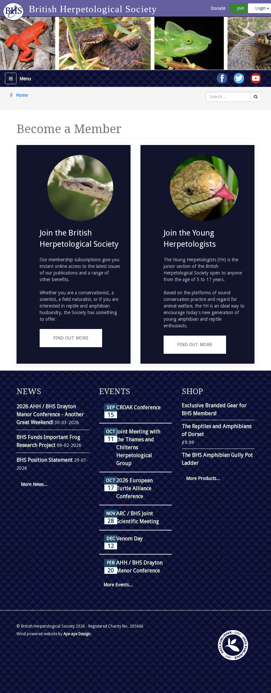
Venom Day (129, 538)
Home (22, 95)
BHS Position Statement (45, 460)
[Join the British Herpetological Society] (74, 254)
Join (240, 8)
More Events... (118, 584)
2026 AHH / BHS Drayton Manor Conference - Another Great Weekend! (50, 414)
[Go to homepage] (14, 8)
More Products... (203, 478)
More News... (34, 484)
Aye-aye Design (77, 634)
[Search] (255, 97)
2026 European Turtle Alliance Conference (134, 488)
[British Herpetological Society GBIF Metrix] (233, 645)
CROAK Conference (138, 407)
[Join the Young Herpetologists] (197, 254)
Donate (217, 8)
